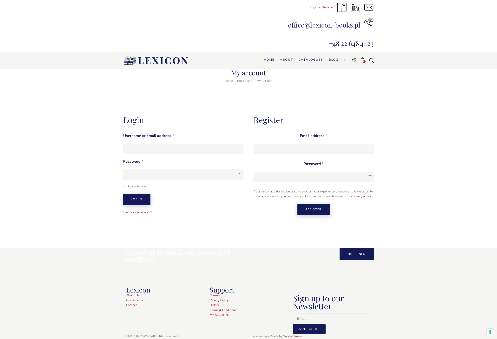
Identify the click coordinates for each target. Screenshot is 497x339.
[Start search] (371, 60)
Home (229, 81)
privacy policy (362, 196)
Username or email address (148, 135)
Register (313, 209)
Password (133, 161)
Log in (136, 199)
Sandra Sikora (292, 336)
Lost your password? (137, 212)
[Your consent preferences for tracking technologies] (490, 332)
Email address (313, 135)
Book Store (244, 81)
